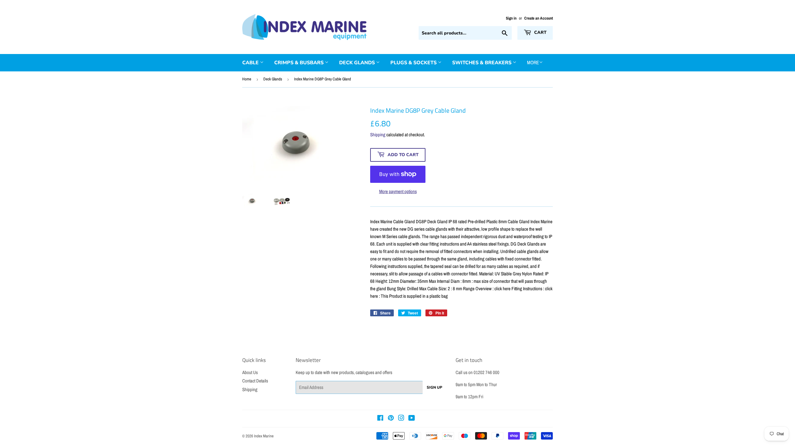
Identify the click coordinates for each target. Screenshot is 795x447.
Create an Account (538, 18)
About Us (250, 372)
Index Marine (264, 436)
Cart (540, 32)
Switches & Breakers (482, 62)
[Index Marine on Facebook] (380, 418)
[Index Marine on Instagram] (401, 418)
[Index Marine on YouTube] (411, 418)
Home (246, 79)
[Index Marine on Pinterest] (391, 418)
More (533, 62)
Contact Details (255, 380)
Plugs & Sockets (414, 62)
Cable (251, 62)
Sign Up (434, 387)
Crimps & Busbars (299, 62)
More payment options (398, 191)
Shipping (377, 134)
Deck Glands (357, 62)
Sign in (511, 18)
